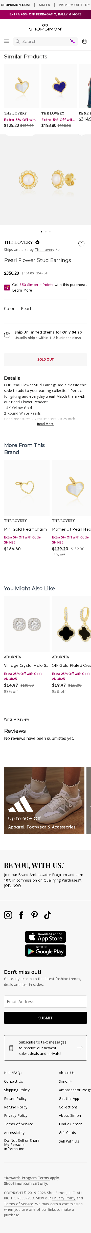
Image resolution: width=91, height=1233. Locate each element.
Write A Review (16, 719)
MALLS (44, 5)
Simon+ (65, 1081)
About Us (67, 1072)
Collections (68, 1107)
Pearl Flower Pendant (29, 401)
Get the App (69, 1098)
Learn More (22, 290)
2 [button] (46, 230)
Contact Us (13, 1081)
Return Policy (15, 1098)
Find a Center (70, 1124)
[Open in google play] (45, 955)
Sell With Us (69, 1141)
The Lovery (19, 242)
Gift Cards (67, 1132)
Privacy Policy (16, 1115)
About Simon (70, 1115)
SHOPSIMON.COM (15, 5)
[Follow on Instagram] (8, 917)
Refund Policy (15, 1107)
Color (17, 308)
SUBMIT (45, 1017)
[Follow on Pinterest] (35, 917)
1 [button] (41, 230)
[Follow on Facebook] (21, 917)
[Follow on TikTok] (48, 917)
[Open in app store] (45, 941)
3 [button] (50, 230)
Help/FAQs (13, 1072)
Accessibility (14, 1132)
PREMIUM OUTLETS (74, 5)
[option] (27, 509)
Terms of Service (18, 1124)
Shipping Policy (17, 1089)
